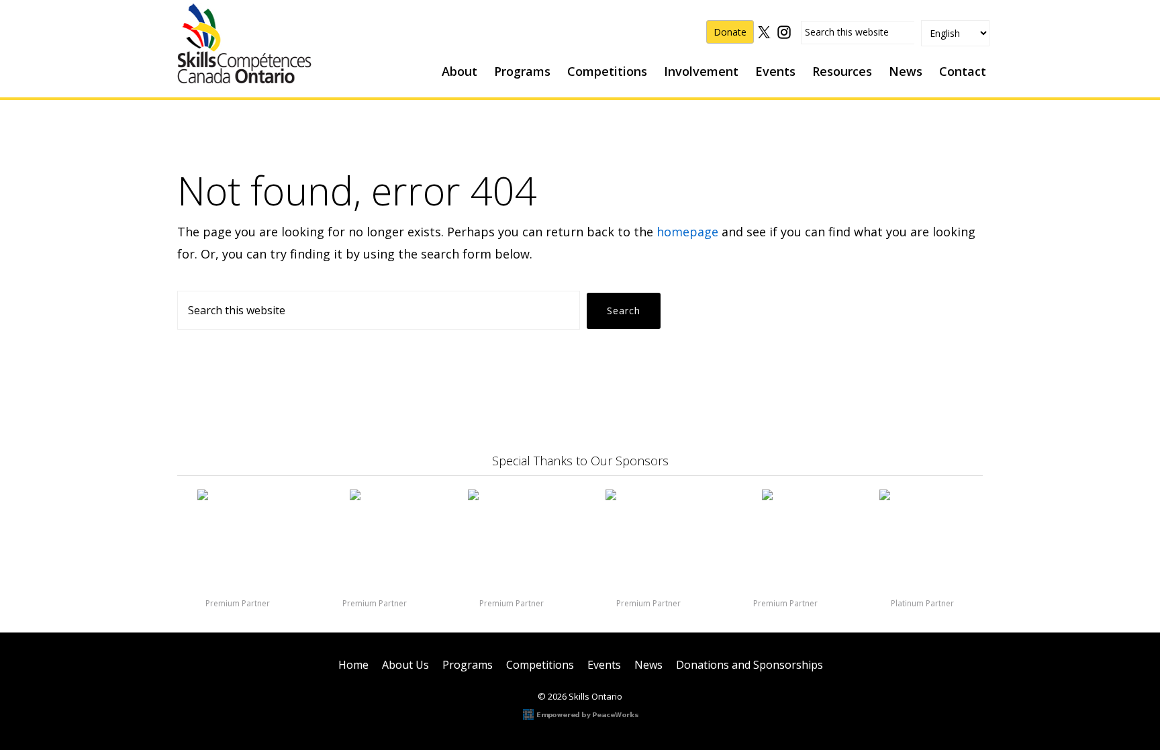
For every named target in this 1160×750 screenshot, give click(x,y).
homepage (687, 232)
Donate (730, 32)
